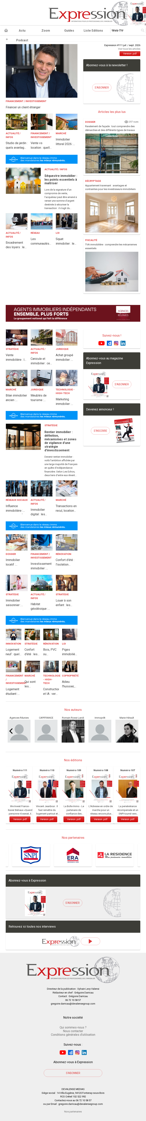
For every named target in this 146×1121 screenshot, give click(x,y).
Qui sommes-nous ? (73, 1027)
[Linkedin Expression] (123, 343)
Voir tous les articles (129, 48)
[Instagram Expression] (116, 343)
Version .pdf (130, 53)
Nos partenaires (73, 1111)
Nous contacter (73, 1031)
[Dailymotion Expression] (109, 343)
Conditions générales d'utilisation (73, 1034)
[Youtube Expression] (101, 343)
